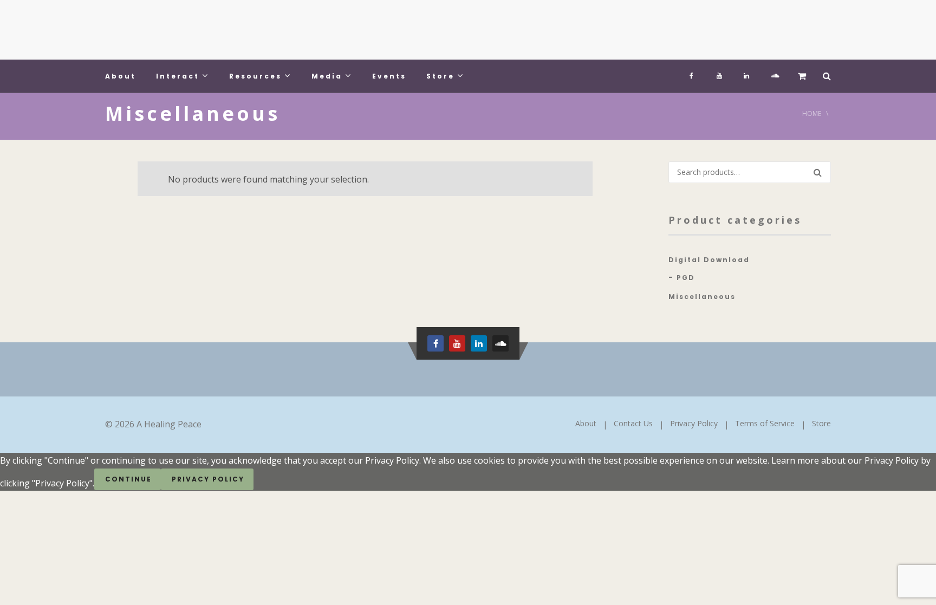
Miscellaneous (702, 296)
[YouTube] (719, 73)
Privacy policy (208, 479)
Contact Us (633, 423)
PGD (686, 277)
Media (326, 76)
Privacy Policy (694, 423)
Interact (177, 76)
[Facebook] (692, 73)
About (120, 76)
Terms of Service (765, 423)
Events (389, 76)
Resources (255, 76)
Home (811, 113)
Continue (128, 479)
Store (440, 76)
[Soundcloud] (773, 73)
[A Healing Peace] (186, 30)
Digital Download (709, 259)
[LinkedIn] (746, 73)
